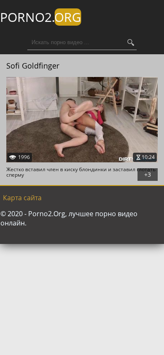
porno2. (40, 17)
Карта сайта (22, 197)
